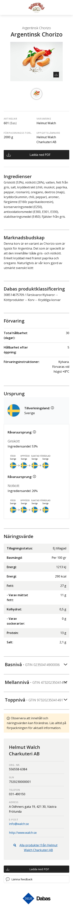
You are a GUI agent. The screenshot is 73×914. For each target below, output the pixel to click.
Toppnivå (34, 700)
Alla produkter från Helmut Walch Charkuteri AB (38, 847)
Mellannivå (36, 682)
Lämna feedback (21, 879)
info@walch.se (19, 824)
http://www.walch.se (23, 833)
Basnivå (32, 664)
